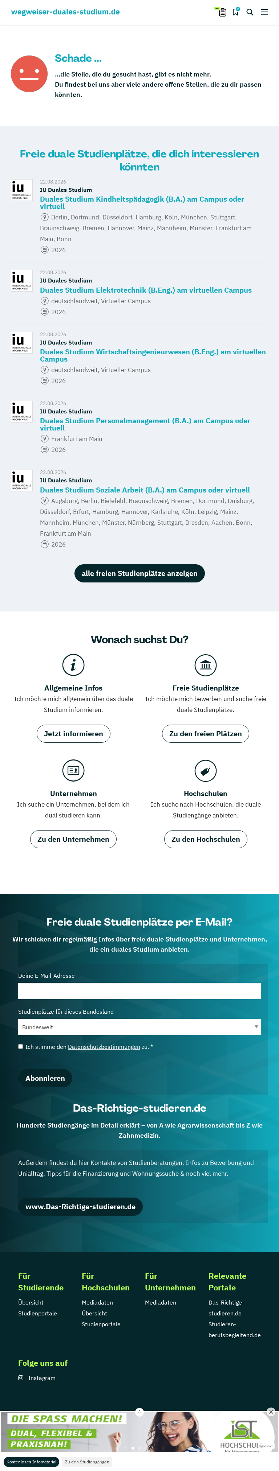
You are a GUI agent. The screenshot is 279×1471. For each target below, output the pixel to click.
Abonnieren (45, 1078)
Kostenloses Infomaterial (31, 1461)
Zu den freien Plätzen (205, 733)
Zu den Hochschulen (205, 839)
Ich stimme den (89, 1046)
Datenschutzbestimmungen (104, 1046)
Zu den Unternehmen (73, 839)
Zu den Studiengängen (87, 1461)
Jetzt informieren (73, 733)
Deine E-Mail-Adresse (46, 975)
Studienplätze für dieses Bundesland (66, 1011)
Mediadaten (97, 1302)
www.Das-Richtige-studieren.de (80, 1206)
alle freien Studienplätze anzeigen (140, 573)
